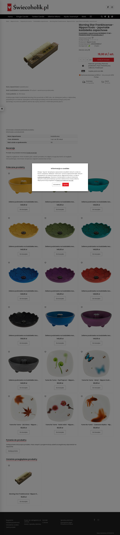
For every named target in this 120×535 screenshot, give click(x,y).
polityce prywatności (44, 177)
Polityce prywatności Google (64, 180)
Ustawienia (56, 184)
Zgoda (65, 184)
